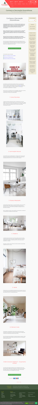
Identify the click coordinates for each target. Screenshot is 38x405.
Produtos (2, 393)
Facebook (14, 378)
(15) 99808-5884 (21, 1)
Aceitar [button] (27, 403)
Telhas (11, 398)
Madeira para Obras (12, 392)
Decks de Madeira (12, 394)
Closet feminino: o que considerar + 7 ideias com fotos (32, 66)
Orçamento (33, 1)
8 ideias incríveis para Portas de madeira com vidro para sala (32, 62)
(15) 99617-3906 (16, 1)
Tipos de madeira (32, 28)
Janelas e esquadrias (13, 395)
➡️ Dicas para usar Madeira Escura (8, 57)
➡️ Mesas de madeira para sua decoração (9, 58)
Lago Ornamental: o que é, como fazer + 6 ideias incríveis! (32, 38)
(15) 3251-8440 (11, 1)
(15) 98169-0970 (15, 387)
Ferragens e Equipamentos (31, 396)
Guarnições (11, 396)
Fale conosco (3, 396)
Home (2, 392)
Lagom (20, 85)
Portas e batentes (30, 394)
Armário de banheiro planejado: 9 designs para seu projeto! (32, 42)
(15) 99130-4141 (21, 387)
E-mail (19, 378)
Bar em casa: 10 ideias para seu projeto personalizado (32, 50)
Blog (2, 394)
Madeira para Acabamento (31, 392)
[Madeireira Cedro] (5, 4)
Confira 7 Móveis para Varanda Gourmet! (32, 35)
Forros (29, 395)
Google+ (16, 378)
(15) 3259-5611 (20, 386)
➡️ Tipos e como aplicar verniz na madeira (9, 55)
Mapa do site (3, 397)
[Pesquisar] (28, 1)
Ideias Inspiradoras (32, 26)
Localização (2, 395)
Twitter (15, 378)
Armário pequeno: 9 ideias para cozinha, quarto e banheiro (32, 58)
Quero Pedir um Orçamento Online (14, 48)
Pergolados (20, 394)
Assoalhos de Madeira (22, 395)
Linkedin (18, 378)
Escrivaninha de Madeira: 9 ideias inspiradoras (32, 46)
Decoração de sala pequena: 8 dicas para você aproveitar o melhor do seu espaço (32, 71)
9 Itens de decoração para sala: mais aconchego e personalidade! (32, 54)
